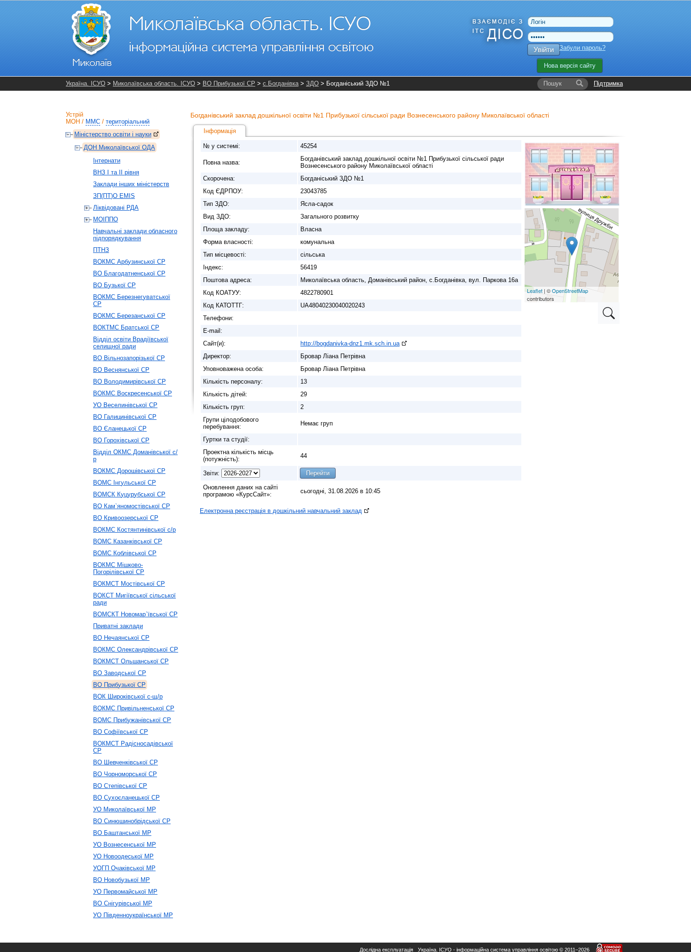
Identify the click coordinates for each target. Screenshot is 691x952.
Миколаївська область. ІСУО (154, 83)
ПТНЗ (101, 249)
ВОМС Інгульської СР (124, 482)
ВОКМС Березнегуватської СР (131, 300)
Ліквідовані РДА (116, 207)
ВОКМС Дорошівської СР (129, 470)
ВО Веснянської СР (121, 369)
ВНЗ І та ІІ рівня (116, 172)
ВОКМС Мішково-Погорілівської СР (118, 568)
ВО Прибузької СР (229, 83)
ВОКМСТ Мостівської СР (129, 583)
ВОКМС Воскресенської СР (132, 393)
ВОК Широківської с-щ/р (128, 696)
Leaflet (534, 290)
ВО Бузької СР (114, 285)
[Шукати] (579, 83)
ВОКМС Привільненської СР (133, 708)
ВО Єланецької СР (120, 428)
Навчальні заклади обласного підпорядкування (135, 235)
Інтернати (106, 160)
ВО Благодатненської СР (129, 273)
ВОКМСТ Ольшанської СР (131, 661)
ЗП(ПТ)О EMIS (114, 195)
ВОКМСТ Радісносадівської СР (133, 747)
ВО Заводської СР (119, 673)
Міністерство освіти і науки (112, 134)
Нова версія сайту (570, 65)
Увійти (544, 50)
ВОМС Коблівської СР (125, 553)
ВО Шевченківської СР (125, 762)
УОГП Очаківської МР (124, 868)
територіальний (127, 121)
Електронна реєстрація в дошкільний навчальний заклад (281, 510)
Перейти (318, 473)
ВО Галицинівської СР (125, 416)
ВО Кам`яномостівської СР (131, 506)
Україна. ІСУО (85, 83)
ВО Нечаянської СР (121, 637)
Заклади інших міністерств (131, 184)
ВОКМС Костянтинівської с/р (134, 529)
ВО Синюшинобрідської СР (132, 821)
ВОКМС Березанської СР (129, 315)
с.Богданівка (280, 83)
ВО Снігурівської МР (122, 903)
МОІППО (105, 219)
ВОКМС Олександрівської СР (135, 649)
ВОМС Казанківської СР (127, 541)
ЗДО (312, 83)
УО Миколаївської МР (124, 809)
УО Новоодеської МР (123, 856)
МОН (73, 121)
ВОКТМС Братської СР (126, 327)
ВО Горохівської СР (121, 440)
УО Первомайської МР (125, 891)
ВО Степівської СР (120, 785)
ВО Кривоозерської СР (125, 517)
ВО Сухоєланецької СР (126, 797)
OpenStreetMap (570, 290)
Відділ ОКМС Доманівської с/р (135, 455)
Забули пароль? (582, 47)
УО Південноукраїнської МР (133, 915)
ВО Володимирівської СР (129, 381)
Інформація (220, 130)
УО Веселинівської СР (125, 405)
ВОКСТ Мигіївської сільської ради (134, 599)
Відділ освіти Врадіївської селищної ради (130, 343)
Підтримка (608, 83)
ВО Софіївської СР (120, 731)
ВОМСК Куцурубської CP (129, 494)
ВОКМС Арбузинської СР (129, 261)
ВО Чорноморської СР (125, 774)
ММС (93, 121)
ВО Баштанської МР (122, 832)
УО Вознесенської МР (124, 844)
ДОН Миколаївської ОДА (119, 147)
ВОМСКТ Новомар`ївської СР (135, 614)
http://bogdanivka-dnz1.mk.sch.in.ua (350, 343)
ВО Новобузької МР (121, 879)
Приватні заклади (118, 625)
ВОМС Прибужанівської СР (132, 720)
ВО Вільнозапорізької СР (129, 358)
